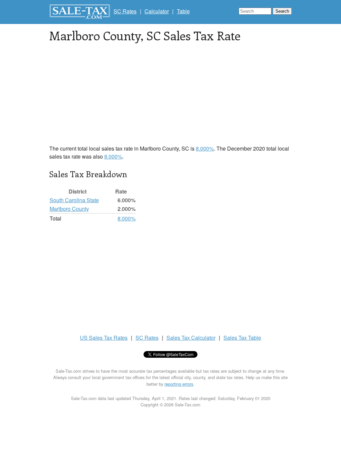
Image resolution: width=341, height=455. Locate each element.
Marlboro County (69, 209)
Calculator (157, 11)
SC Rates (125, 11)
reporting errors (179, 384)
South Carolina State (74, 200)
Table (183, 11)
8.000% (205, 148)
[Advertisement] (170, 98)
